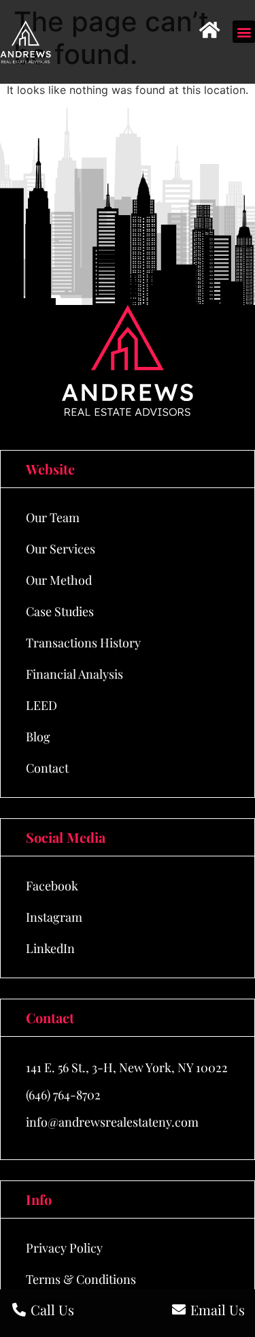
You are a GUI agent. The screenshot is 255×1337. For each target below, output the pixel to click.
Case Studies (60, 611)
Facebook (52, 885)
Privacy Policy (64, 1248)
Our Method (59, 580)
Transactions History (83, 642)
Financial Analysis (74, 674)
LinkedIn (50, 948)
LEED (41, 705)
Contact (47, 768)
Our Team (53, 517)
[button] (244, 31)
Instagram (54, 917)
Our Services (60, 549)
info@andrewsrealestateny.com (112, 1122)
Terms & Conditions (81, 1279)
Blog (38, 736)
